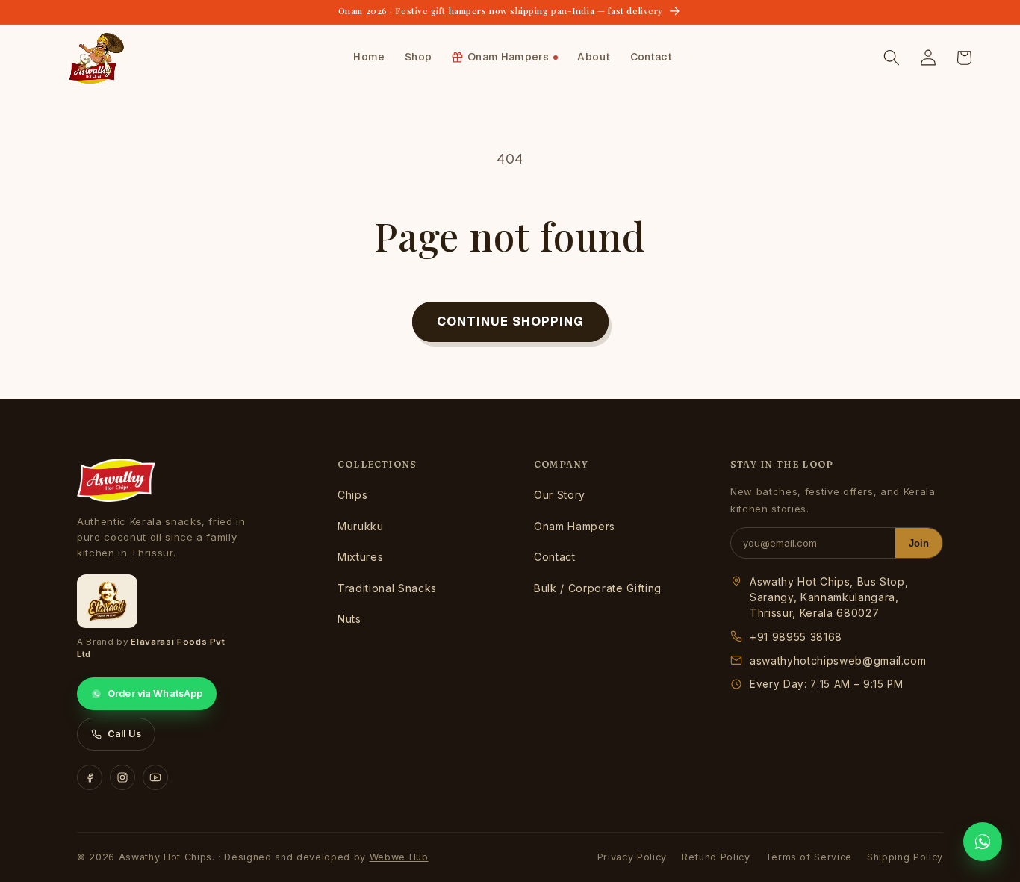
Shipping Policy (905, 857)
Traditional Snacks (387, 588)
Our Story (559, 494)
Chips (352, 494)
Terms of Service (809, 857)
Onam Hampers (574, 526)
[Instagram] (122, 777)
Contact (555, 556)
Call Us (124, 733)
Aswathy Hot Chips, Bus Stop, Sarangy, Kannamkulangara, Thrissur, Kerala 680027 (829, 597)
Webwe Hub (399, 857)
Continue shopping (510, 321)
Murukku (361, 526)
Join (919, 543)
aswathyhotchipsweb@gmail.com (838, 660)
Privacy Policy (632, 857)
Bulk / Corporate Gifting (598, 588)
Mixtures (360, 556)
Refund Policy (716, 857)
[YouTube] (155, 777)
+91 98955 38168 (796, 636)
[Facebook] (89, 777)
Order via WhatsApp (155, 693)
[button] (891, 57)
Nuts (349, 618)
